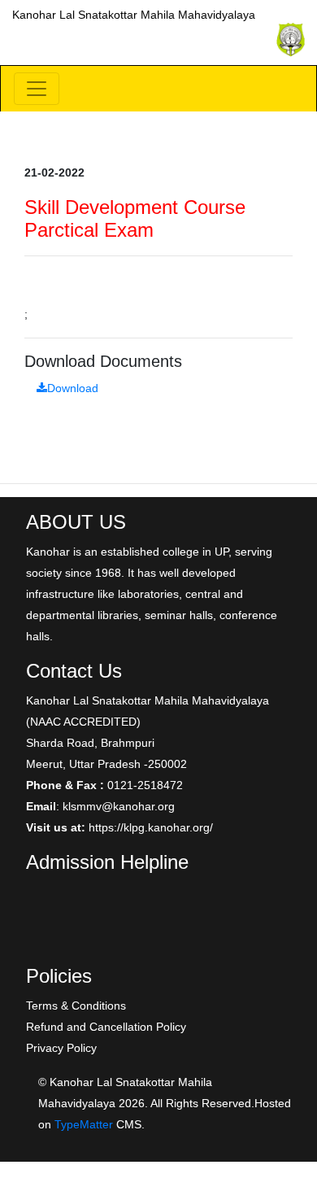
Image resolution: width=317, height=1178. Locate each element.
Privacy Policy (61, 1047)
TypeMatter (83, 1124)
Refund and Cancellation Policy (106, 1026)
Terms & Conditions (76, 1005)
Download (72, 388)
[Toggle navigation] (36, 88)
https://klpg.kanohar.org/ (151, 827)
